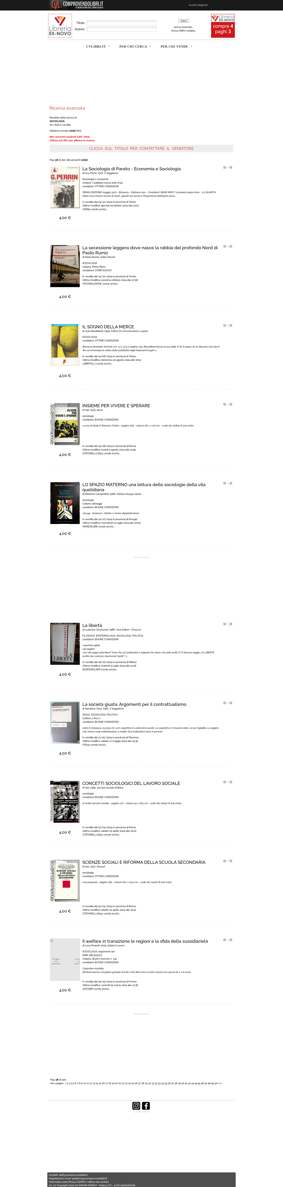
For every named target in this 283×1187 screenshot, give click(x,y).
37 (172, 1083)
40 (182, 1083)
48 (209, 1083)
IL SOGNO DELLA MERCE (108, 326)
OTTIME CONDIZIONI (107, 186)
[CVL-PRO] (227, 168)
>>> (220, 1083)
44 (196, 1083)
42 (189, 1083)
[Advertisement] (94, 79)
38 (176, 1083)
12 (91, 1083)
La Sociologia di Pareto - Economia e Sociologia (131, 168)
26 (136, 1083)
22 (123, 1083)
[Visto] (224, 168)
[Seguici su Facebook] (146, 1109)
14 (97, 1083)
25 (132, 1083)
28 (142, 1083)
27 (139, 1083)
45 (199, 1083)
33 (159, 1083)
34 (162, 1083)
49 (212, 1083)
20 (116, 1083)
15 (100, 1083)
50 (216, 1083)
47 (206, 1083)
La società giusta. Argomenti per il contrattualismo (134, 704)
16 (103, 1083)
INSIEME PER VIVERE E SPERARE (116, 405)
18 (109, 1083)
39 (179, 1083)
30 (149, 1083)
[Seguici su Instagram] (136, 1109)
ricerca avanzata (183, 27)
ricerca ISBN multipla (183, 30)
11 (88, 1083)
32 (156, 1083)
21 (119, 1083)
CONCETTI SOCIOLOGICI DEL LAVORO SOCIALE (131, 783)
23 (126, 1083)
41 (186, 1083)
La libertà (92, 625)
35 (166, 1083)
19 (113, 1083)
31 (153, 1083)
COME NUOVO (103, 270)
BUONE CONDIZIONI (107, 419)
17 (106, 1083)
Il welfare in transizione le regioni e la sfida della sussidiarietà (145, 941)
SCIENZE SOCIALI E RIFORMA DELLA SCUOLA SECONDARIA (144, 862)
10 (84, 1083)
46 (202, 1083)
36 (169, 1083)
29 (146, 1083)
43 (192, 1083)
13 (94, 1083)
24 (129, 1083)
